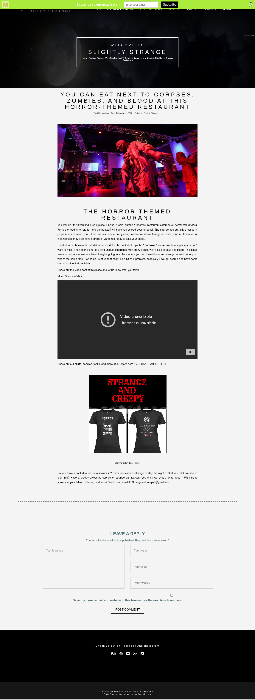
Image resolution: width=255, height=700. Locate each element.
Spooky (228, 9)
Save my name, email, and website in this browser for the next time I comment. (127, 600)
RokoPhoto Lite (113, 694)
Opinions (175, 9)
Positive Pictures (97, 58)
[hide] (253, 36)
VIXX (79, 276)
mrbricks (105, 113)
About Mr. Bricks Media (115, 9)
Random (210, 9)
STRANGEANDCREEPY (152, 364)
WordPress (144, 694)
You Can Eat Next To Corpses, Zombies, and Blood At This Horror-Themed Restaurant (127, 100)
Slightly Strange (127, 52)
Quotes (193, 9)
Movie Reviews (150, 9)
